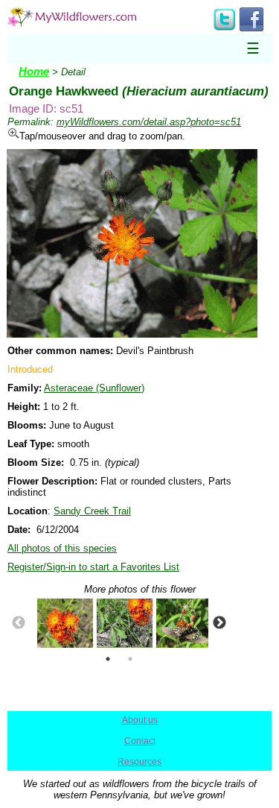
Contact (139, 741)
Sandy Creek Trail (92, 511)
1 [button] (107, 658)
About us (140, 720)
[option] (59, 623)
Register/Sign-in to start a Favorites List (93, 566)
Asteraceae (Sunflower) (94, 388)
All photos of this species (62, 548)
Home (34, 72)
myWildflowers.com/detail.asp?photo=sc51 (149, 121)
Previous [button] (18, 623)
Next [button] (219, 623)
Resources (139, 762)
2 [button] (130, 658)
